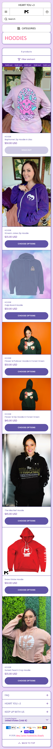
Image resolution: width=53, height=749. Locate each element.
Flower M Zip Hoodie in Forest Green (22, 417)
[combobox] (26, 19)
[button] (47, 11)
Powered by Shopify (35, 735)
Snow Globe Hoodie (14, 579)
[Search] (4, 19)
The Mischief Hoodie (14, 510)
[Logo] (26, 11)
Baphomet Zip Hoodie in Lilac (18, 139)
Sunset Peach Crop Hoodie (17, 670)
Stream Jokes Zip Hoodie (17, 233)
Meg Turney (21, 735)
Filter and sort (28, 59)
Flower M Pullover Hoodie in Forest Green (24, 361)
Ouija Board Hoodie (14, 305)
